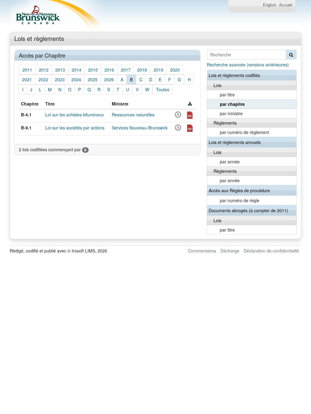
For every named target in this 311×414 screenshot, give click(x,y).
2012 (44, 70)
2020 (175, 70)
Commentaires (202, 251)
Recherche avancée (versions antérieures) (248, 65)
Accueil (285, 5)
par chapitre (232, 104)
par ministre (231, 113)
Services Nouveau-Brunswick (140, 128)
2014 (76, 70)
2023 (60, 79)
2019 (158, 70)
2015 (93, 70)
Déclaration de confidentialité (271, 251)
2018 (142, 70)
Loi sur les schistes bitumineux (74, 115)
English (269, 5)
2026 (109, 79)
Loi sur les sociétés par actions (74, 128)
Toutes (162, 89)
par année (230, 162)
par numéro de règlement (244, 132)
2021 (27, 79)
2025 (92, 79)
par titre (227, 95)
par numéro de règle (239, 200)
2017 (126, 70)
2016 (109, 70)
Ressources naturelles (133, 115)
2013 (60, 70)
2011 (27, 70)
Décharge (229, 251)
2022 (43, 79)
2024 (76, 79)
